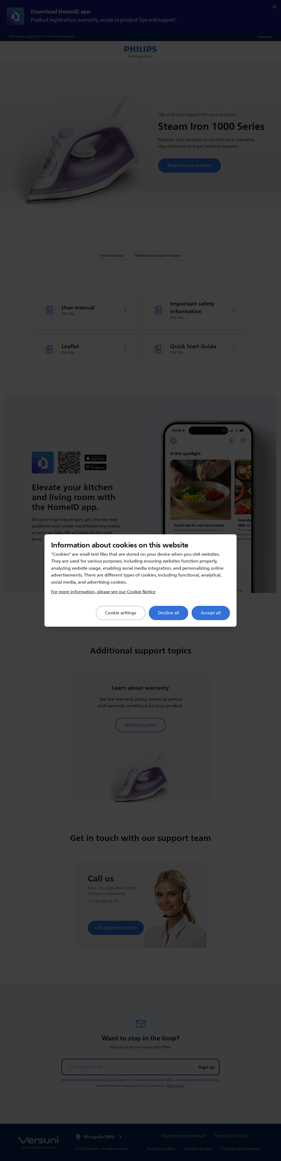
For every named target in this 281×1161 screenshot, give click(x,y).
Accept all (211, 613)
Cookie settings (120, 613)
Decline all (168, 613)
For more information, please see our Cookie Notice (103, 592)
